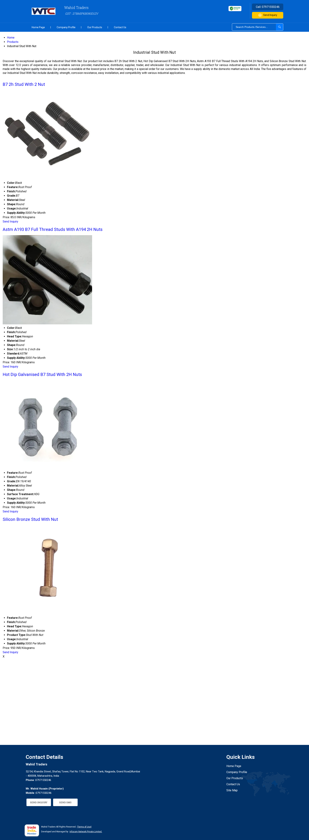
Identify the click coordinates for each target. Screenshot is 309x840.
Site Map (232, 790)
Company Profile (66, 27)
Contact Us (120, 27)
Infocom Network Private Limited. (86, 831)
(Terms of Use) (84, 827)
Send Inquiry (270, 15)
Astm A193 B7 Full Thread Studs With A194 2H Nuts (52, 229)
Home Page (38, 27)
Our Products (94, 27)
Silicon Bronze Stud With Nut (30, 519)
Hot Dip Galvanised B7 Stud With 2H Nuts (42, 374)
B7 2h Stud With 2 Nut (24, 84)
